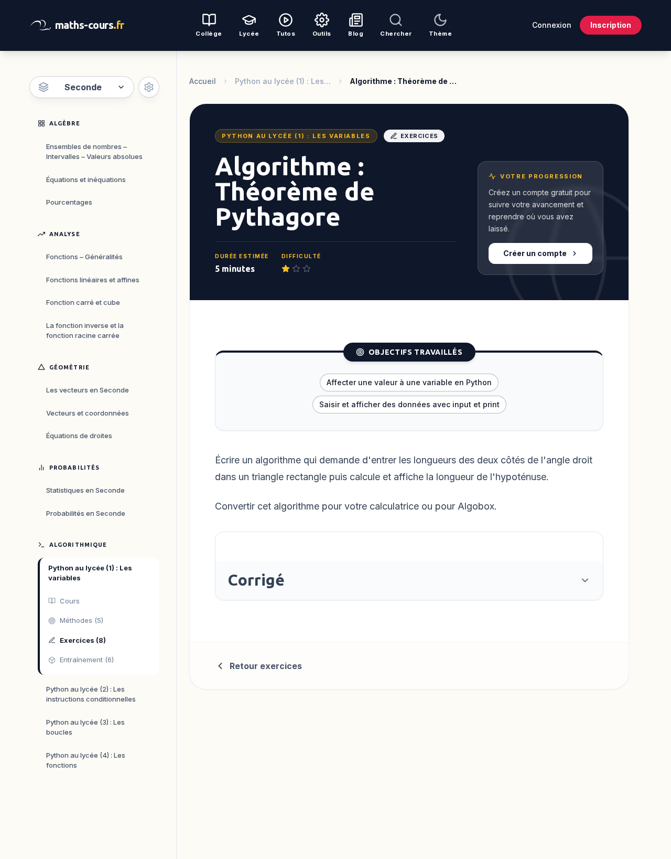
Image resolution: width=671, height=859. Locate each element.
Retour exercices (266, 666)
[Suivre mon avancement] (148, 87)
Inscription (610, 24)
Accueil (202, 81)
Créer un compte (535, 253)
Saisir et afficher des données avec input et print (409, 404)
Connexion (551, 24)
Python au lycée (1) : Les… (283, 81)
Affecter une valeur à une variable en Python (409, 382)
